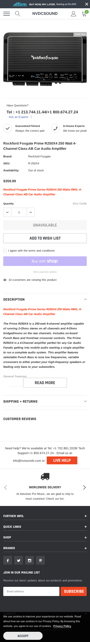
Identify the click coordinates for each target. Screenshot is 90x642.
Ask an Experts (19, 117)
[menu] (6, 13)
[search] (17, 13)
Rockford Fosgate (39, 156)
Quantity (8, 203)
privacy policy (62, 626)
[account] (73, 13)
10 (10, 279)
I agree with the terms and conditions (31, 250)
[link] (7, 560)
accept (22, 636)
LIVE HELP (62, 460)
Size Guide (80, 203)
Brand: (7, 156)
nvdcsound (45, 13)
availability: (11, 170)
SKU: (6, 163)
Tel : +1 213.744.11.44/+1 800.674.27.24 (42, 112)
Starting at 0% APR (52, 4)
